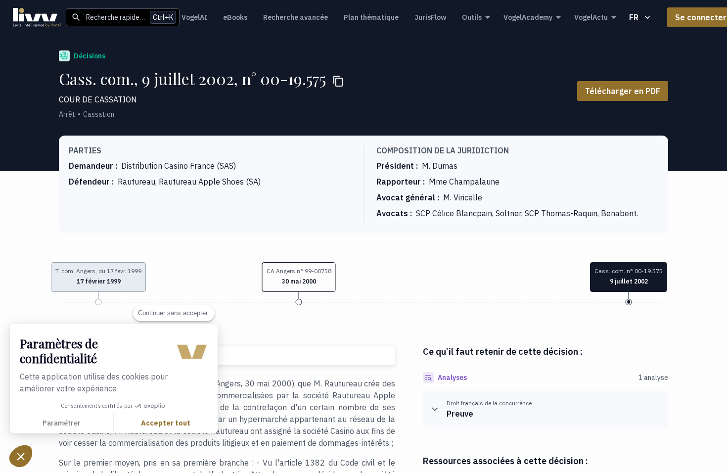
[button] (299, 277)
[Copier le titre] (338, 81)
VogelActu (591, 17)
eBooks (235, 17)
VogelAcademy (527, 17)
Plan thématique (371, 17)
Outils (472, 17)
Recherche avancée (295, 17)
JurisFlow (430, 17)
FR (633, 17)
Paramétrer (62, 423)
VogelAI (194, 17)
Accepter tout (165, 423)
